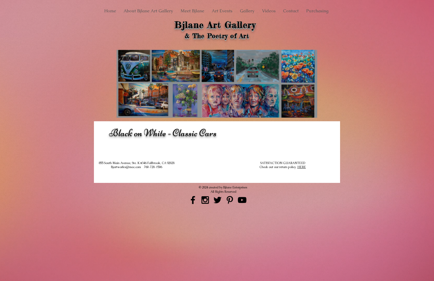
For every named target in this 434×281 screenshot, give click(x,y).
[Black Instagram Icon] (205, 200)
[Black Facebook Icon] (193, 200)
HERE (301, 167)
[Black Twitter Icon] (217, 200)
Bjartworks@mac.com (127, 167)
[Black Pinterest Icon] (230, 200)
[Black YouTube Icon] (242, 200)
